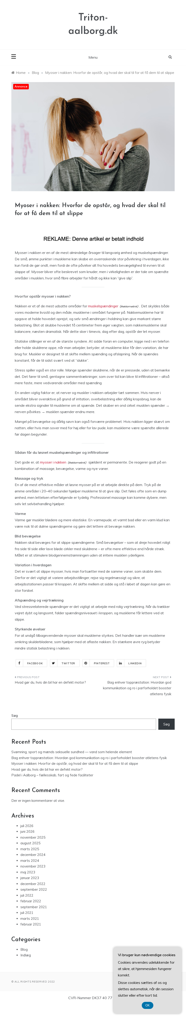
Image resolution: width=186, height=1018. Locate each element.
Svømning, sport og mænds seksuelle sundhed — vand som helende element (71, 752)
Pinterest (102, 663)
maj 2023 (27, 872)
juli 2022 (26, 895)
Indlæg (25, 955)
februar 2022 (30, 901)
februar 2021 (30, 924)
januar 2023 (29, 878)
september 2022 (33, 889)
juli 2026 (26, 826)
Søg (14, 715)
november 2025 (32, 837)
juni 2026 (27, 831)
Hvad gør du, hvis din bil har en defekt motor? (51, 682)
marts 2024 (29, 860)
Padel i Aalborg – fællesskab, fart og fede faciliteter (52, 775)
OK (147, 1005)
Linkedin (135, 663)
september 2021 (33, 907)
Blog (24, 949)
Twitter (68, 663)
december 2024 (32, 855)
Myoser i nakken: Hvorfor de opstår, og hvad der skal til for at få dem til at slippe (74, 763)
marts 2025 (29, 849)
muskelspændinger (103, 306)
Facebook (35, 663)
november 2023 (32, 866)
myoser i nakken (53, 462)
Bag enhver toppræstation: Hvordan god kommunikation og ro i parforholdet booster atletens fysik (137, 688)
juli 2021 (26, 912)
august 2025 (30, 843)
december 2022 (32, 884)
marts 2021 (29, 918)
